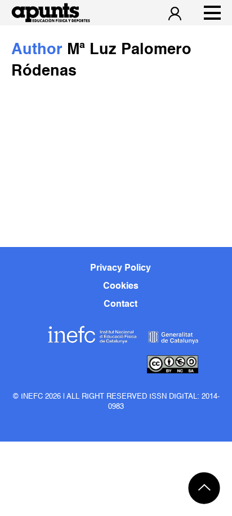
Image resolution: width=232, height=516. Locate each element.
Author (39, 50)
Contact (120, 304)
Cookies (121, 286)
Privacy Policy (120, 268)
